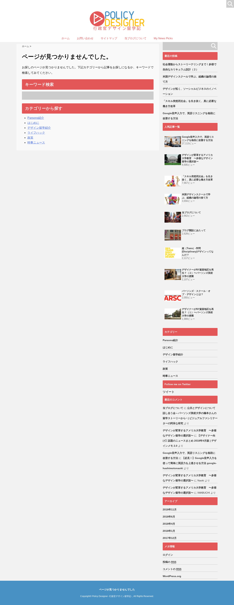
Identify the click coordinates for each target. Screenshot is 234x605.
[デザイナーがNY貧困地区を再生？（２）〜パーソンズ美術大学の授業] (173, 274)
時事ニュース (36, 142)
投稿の (169, 561)
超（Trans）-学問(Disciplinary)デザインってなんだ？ (198, 251)
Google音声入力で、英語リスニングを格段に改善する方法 (189, 116)
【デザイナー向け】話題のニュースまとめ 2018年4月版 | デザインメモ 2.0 (189, 440)
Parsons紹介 (35, 117)
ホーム (65, 38)
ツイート (168, 391)
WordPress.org (172, 576)
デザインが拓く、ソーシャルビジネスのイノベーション (189, 91)
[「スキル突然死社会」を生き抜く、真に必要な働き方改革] (173, 181)
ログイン (168, 554)
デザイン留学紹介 (39, 127)
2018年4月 (169, 523)
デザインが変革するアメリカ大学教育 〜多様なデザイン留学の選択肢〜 (197, 158)
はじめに (33, 122)
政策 (30, 137)
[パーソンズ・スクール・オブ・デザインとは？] (173, 295)
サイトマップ (109, 38)
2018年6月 (169, 516)
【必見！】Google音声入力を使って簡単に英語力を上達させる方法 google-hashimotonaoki (190, 463)
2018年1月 (169, 530)
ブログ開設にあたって (194, 230)
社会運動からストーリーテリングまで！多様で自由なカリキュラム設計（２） (189, 67)
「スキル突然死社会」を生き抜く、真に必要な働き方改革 (189, 104)
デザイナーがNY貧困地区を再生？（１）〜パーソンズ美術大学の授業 (198, 312)
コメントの (172, 569)
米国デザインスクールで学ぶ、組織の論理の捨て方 (189, 79)
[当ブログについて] (173, 217)
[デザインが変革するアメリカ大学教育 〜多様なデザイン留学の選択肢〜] (173, 159)
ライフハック (36, 132)
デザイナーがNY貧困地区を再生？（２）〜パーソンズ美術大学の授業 (198, 273)
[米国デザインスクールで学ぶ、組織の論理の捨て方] (173, 199)
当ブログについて (135, 38)
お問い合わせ (85, 38)
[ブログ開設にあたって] (173, 235)
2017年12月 (170, 538)
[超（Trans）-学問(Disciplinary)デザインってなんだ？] (173, 253)
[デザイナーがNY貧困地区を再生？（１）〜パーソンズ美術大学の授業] (173, 313)
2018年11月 (170, 509)
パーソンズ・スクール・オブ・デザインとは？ (196, 293)
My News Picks (163, 38)
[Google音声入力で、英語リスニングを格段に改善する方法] (173, 141)
